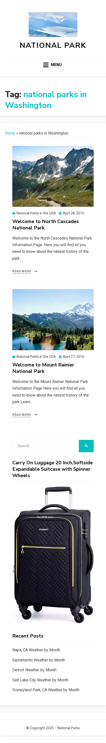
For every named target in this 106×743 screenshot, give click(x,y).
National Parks (68, 728)
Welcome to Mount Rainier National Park (43, 368)
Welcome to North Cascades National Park (45, 224)
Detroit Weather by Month (34, 670)
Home (10, 133)
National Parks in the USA (36, 213)
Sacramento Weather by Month (38, 660)
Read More (21, 271)
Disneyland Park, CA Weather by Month (45, 690)
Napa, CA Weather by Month (36, 650)
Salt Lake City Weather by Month (40, 680)
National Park (53, 45)
